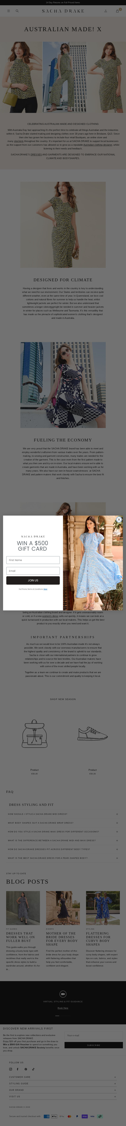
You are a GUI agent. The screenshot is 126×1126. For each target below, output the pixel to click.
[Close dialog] (119, 519)
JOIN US (33, 580)
